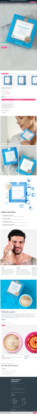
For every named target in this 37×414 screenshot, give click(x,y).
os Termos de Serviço (20, 392)
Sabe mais (3, 319)
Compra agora (4, 47)
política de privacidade (14, 392)
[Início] (18, 4)
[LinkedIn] (22, 404)
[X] (22, 402)
